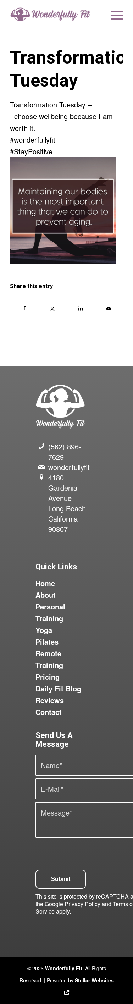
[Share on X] (52, 308)
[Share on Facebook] (24, 308)
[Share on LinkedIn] (81, 308)
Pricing (47, 677)
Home (45, 583)
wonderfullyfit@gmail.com (88, 467)
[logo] (55, 14)
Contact (48, 712)
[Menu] (113, 14)
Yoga (43, 630)
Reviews (49, 700)
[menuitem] (113, 14)
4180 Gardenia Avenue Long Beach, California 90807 (68, 503)
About (45, 595)
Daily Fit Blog (58, 688)
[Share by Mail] (109, 308)
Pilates (47, 641)
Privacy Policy (82, 904)
